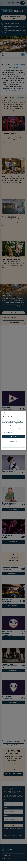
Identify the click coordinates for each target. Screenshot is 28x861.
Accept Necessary (13, 441)
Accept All (13, 436)
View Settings (13, 445)
